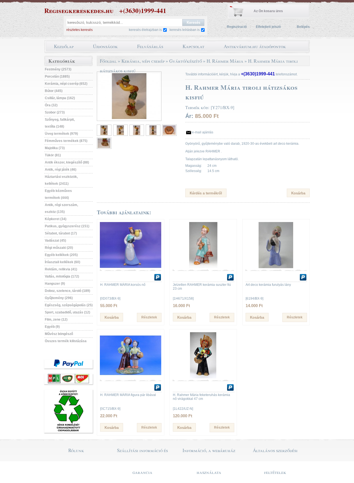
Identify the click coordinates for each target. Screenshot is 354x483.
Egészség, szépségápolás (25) (69, 305)
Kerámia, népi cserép (143, 61)
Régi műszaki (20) (59, 248)
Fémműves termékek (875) (66, 141)
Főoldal (108, 61)
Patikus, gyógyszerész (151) (67, 226)
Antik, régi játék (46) (60, 169)
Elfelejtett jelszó (268, 27)
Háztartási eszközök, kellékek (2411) (61, 180)
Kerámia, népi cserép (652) (66, 84)
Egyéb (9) (52, 327)
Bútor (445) (54, 91)
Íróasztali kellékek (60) (62, 262)
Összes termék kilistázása (66, 341)
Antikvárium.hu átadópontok (255, 46)
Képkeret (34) (55, 219)
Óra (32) (51, 105)
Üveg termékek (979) (61, 134)
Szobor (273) (55, 112)
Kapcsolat (193, 46)
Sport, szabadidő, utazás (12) (67, 312)
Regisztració (237, 27)
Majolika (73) (55, 148)
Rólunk (76, 450)
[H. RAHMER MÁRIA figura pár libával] (130, 377)
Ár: (189, 116)
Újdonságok (105, 46)
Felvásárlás (150, 46)
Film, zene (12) (56, 319)
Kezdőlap (64, 46)
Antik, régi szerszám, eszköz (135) (61, 208)
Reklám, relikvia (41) (61, 269)
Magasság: (193, 166)
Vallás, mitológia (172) (62, 276)
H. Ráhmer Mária (225, 61)
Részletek (149, 317)
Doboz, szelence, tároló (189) (67, 291)
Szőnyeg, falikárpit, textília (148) (60, 123)
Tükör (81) (53, 155)
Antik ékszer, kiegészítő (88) (67, 162)
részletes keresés (79, 30)
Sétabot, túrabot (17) (61, 233)
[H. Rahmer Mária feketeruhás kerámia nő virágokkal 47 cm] (203, 377)
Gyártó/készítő (185, 61)
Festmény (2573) (58, 69)
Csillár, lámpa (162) (60, 98)
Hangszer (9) (55, 284)
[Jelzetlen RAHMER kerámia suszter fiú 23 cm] (203, 267)
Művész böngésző (59, 334)
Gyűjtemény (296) (59, 298)
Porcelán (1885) (57, 76)
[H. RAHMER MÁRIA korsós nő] (130, 267)
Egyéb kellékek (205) (61, 255)
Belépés (303, 27)
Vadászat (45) (55, 240)
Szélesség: (193, 171)
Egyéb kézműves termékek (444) (58, 194)
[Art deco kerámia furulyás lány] (276, 267)
